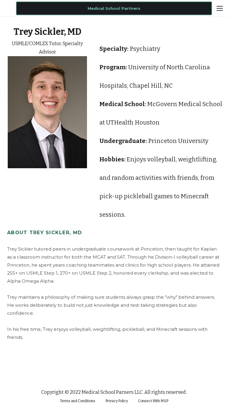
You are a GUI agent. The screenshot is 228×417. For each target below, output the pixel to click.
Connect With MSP (153, 401)
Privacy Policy (116, 401)
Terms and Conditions (77, 401)
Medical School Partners (114, 8)
